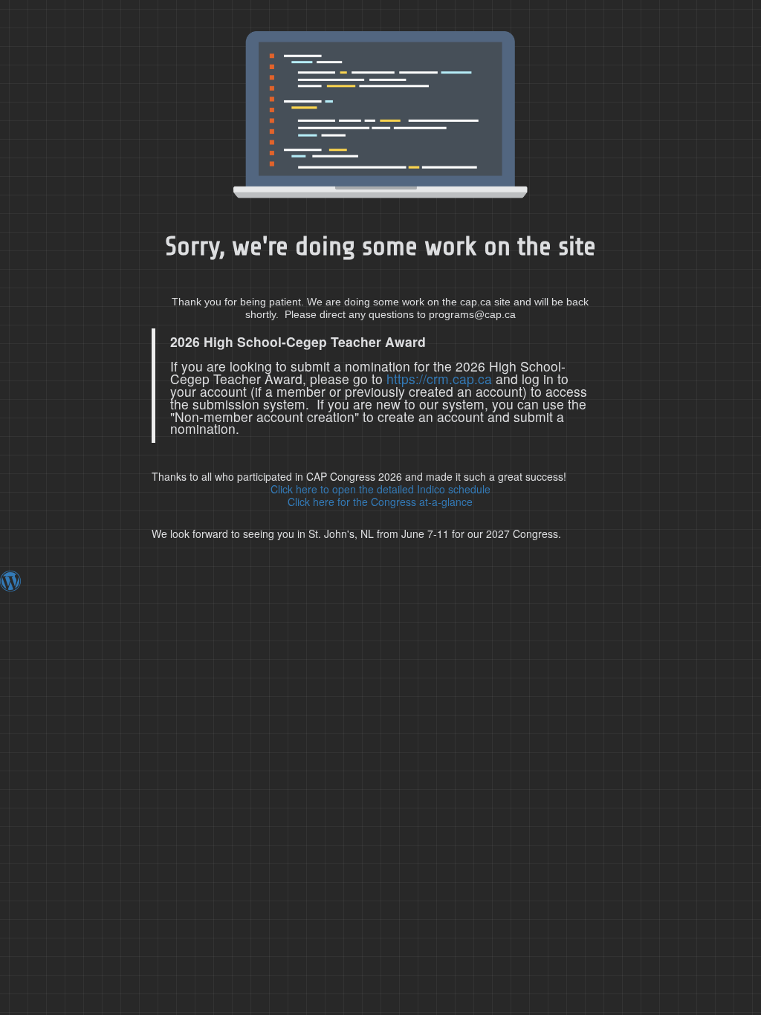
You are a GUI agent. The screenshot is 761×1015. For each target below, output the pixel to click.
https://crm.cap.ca (439, 378)
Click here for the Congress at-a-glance (380, 501)
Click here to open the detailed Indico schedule (380, 488)
